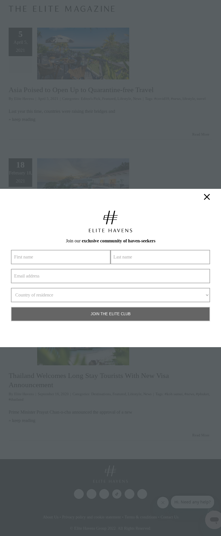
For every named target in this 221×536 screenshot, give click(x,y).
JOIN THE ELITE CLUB (111, 314)
